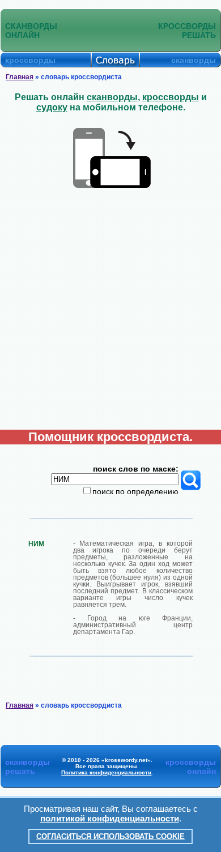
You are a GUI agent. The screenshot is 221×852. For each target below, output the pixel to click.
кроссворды (170, 97)
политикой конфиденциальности (109, 818)
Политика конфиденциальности (106, 772)
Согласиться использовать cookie (110, 836)
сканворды (112, 97)
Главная (19, 77)
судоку (51, 107)
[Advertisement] (110, 313)
